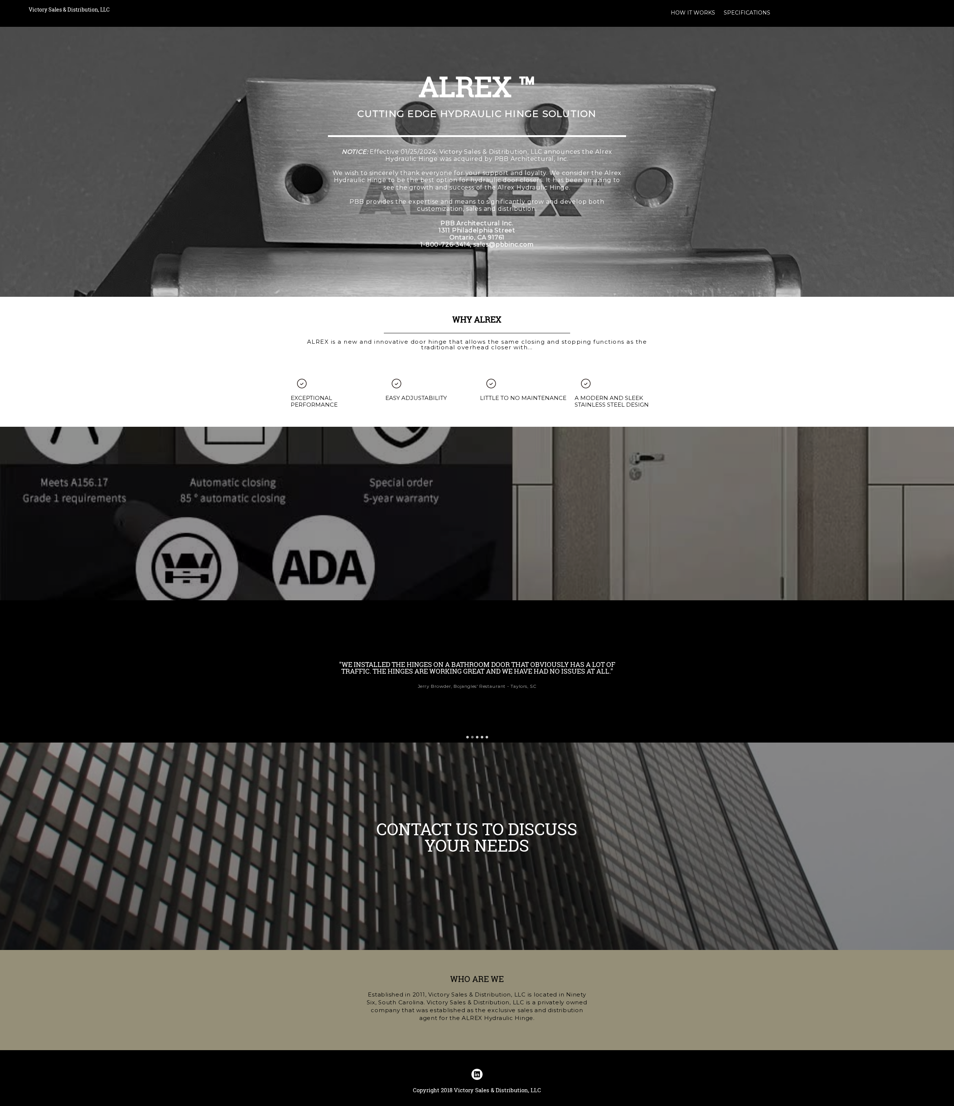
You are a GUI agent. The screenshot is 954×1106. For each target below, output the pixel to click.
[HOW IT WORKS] (693, 19)
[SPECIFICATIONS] (747, 19)
